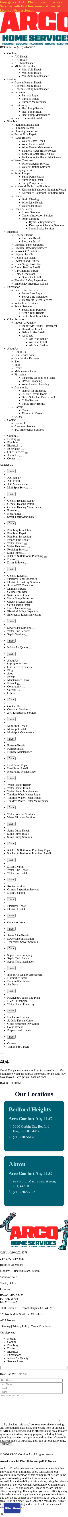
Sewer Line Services (26, 290)
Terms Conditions (41, 1326)
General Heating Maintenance (32, 88)
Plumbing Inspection (26, 131)
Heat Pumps (21, 105)
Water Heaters (23, 137)
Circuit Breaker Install (27, 267)
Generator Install (31, 277)
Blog (17, 361)
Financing (20, 374)
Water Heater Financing (35, 384)
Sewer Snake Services (41, 228)
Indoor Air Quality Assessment (39, 325)
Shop (17, 364)
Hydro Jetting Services (42, 222)
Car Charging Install (26, 270)
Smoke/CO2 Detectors (27, 251)
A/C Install (21, 59)
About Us (12, 348)
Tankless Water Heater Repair (39, 150)
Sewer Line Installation (35, 296)
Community (21, 387)
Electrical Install (31, 241)
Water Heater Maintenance (37, 147)
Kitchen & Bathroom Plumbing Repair (44, 189)
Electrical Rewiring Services (31, 247)
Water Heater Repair (33, 140)
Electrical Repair (31, 238)
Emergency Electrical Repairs (31, 283)
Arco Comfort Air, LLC (30, 1118)
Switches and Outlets (27, 260)
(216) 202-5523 (24, 1192)
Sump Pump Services (34, 183)
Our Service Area (24, 355)
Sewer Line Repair (32, 293)
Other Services (15, 319)
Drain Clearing (30, 199)
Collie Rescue (30, 400)
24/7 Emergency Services (29, 429)
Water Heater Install (33, 144)
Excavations (14, 1354)
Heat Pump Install (32, 111)
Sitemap (6, 1326)
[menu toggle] (1, 1053)
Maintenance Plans (25, 371)
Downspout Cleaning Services (46, 225)
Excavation (13, 286)
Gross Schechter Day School (38, 397)
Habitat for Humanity (34, 390)
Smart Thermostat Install (28, 118)
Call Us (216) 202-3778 (13, 1252)
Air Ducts (27, 335)
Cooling (12, 53)
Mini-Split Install (31, 72)
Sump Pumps (22, 173)
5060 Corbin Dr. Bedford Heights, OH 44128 (26, 1308)
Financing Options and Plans (38, 377)
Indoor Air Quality (25, 322)
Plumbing (12, 121)
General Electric (24, 234)
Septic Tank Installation (35, 316)
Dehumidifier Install (33, 332)
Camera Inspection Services (37, 215)
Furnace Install (30, 98)
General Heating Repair (28, 82)
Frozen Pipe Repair (26, 134)
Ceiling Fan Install (25, 257)
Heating (11, 79)
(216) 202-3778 (26, 47)
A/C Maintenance (25, 63)
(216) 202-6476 (24, 1137)
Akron (17, 1164)
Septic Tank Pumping (34, 309)
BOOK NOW (8, 47)
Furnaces (20, 92)
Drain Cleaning (30, 218)
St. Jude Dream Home (34, 393)
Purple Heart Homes (33, 403)
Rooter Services (31, 212)
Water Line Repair (32, 202)
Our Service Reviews (27, 358)
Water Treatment (24, 160)
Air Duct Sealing (38, 345)
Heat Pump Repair (32, 108)
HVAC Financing (32, 380)
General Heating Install (28, 85)
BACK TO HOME (11, 1083)
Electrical (12, 231)
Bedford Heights (30, 1109)
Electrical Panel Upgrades (29, 244)
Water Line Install (32, 205)
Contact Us (21, 423)
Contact (11, 419)
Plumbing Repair (24, 127)
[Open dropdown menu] (18, 436)
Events (18, 368)
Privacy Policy (21, 1326)
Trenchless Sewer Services (37, 299)
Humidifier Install (32, 329)
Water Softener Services (35, 163)
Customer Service (25, 426)
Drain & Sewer (23, 209)
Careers (19, 406)
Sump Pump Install (33, 179)
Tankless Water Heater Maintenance (42, 157)
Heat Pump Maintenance (36, 114)
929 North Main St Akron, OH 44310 (21, 1314)
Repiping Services (25, 170)
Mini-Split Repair (32, 69)
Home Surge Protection (28, 264)
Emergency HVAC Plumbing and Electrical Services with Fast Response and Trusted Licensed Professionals (32, 6)
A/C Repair (21, 56)
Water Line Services (26, 303)
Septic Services (23, 306)
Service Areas (15, 1361)
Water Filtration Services (36, 166)
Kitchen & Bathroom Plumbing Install (43, 192)
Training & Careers (33, 413)
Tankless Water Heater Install (38, 153)
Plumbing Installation (27, 124)
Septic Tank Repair (33, 312)
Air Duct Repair (38, 338)
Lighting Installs (24, 254)
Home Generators (25, 273)
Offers (18, 416)
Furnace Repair (30, 95)
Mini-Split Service (25, 66)
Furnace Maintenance (34, 101)
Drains (18, 196)
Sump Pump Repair (33, 176)
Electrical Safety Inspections (31, 280)
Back (11, 471)
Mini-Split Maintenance (35, 76)
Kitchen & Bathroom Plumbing (32, 186)
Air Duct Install (38, 342)
